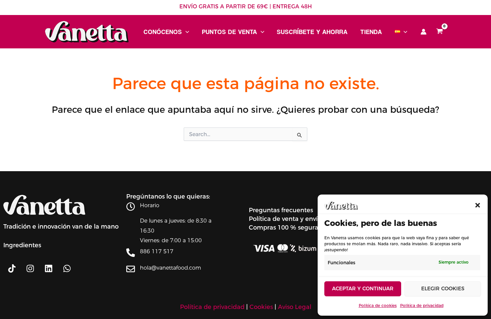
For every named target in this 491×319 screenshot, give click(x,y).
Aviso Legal (294, 307)
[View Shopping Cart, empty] (439, 31)
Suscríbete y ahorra (312, 31)
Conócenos (163, 31)
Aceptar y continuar (362, 288)
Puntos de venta (229, 31)
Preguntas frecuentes (281, 210)
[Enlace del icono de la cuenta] (424, 32)
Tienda (371, 31)
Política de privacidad (422, 305)
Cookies (261, 307)
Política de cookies (378, 305)
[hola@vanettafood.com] (130, 269)
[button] (477, 205)
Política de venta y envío (285, 219)
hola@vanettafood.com (170, 268)
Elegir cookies (442, 288)
